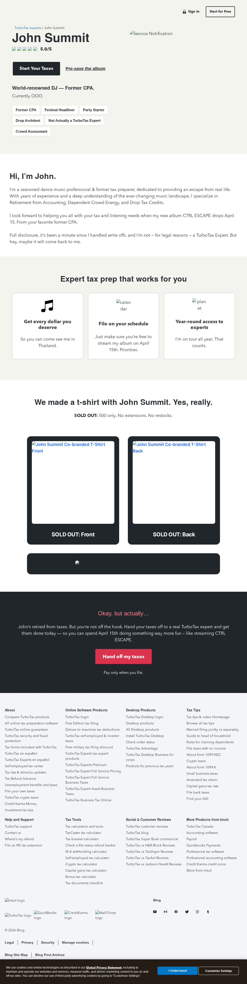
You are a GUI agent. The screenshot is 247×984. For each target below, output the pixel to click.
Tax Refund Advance (20, 779)
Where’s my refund (19, 839)
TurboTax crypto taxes (22, 797)
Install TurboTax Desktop (145, 736)
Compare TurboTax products (27, 717)
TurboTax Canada (199, 826)
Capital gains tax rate (202, 786)
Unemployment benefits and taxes (31, 785)
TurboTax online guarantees (26, 730)
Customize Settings (218, 970)
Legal (9, 942)
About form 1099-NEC (203, 755)
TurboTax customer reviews (147, 826)
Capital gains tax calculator (86, 870)
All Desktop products (142, 730)
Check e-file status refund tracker (90, 845)
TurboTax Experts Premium (85, 765)
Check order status (140, 742)
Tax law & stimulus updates (25, 772)
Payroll (191, 839)
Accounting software (202, 833)
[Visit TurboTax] (18, 915)
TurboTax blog (137, 833)
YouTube (155, 912)
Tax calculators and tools (84, 826)
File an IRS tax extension (23, 845)
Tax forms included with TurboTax (31, 747)
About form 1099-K (201, 767)
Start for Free (220, 11)
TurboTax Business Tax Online (88, 800)
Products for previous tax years (149, 766)
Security (48, 942)
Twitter (186, 912)
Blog (157, 900)
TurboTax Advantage (142, 748)
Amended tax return (201, 780)
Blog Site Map (16, 955)
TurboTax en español (21, 753)
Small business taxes (202, 774)
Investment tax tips (19, 810)
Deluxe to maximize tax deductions (92, 730)
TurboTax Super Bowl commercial (152, 839)
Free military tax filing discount (89, 747)
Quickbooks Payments (203, 845)
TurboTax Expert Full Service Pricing (93, 771)
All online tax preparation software (31, 723)
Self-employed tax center (24, 766)
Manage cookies (75, 942)
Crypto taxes (196, 761)
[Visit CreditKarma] (78, 915)
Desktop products (140, 723)
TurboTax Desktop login (144, 717)
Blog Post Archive (50, 955)
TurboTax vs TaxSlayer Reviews (149, 852)
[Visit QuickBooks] (48, 915)
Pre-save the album (85, 68)
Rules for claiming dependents (210, 742)
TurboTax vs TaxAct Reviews (147, 858)
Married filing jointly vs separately (212, 730)
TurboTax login (77, 717)
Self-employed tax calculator (87, 858)
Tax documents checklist (84, 883)
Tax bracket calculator (82, 839)
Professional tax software (205, 852)
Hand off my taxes (123, 656)
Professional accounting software (211, 858)
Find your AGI (197, 799)
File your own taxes (20, 791)
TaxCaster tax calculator (83, 833)
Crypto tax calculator (81, 864)
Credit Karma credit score (206, 864)
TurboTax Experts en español (27, 760)
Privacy (27, 942)
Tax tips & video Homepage (208, 717)
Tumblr (208, 912)
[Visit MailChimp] (109, 915)
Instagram (197, 912)
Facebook (176, 912)
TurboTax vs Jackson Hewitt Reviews (153, 864)
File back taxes (197, 792)
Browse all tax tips (200, 723)
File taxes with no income (206, 748)
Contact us (13, 833)
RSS (165, 912)
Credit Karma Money (21, 804)
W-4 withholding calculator (86, 852)
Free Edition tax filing (81, 723)
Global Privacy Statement (104, 967)
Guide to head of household (208, 736)
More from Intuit (199, 870)
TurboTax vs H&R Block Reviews (150, 845)
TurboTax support (18, 826)
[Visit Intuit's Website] (64, 900)
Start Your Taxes (36, 68)
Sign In (193, 11)
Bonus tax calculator (80, 877)
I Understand (177, 970)
